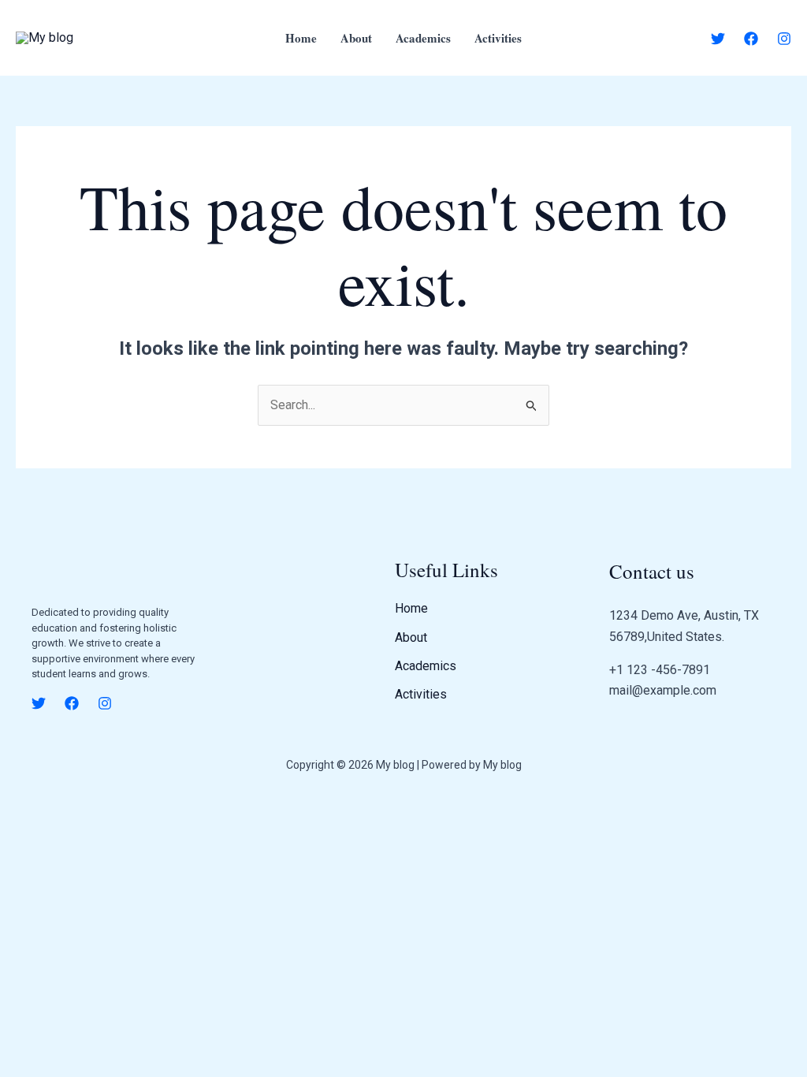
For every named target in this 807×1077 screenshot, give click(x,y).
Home (301, 38)
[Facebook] (751, 39)
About (356, 38)
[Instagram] (784, 39)
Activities (498, 38)
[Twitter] (718, 39)
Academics (423, 38)
